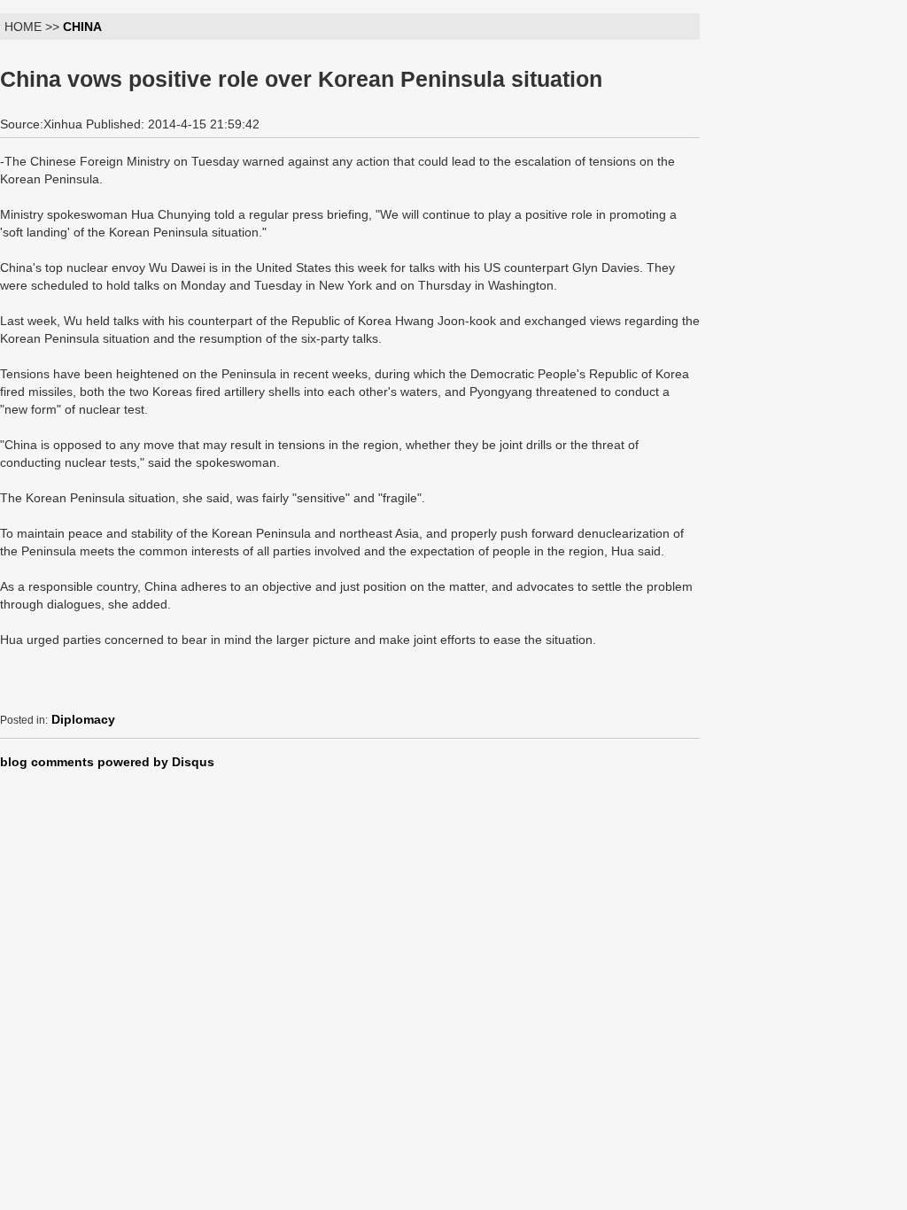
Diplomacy (83, 719)
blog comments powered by (107, 762)
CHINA (82, 26)
